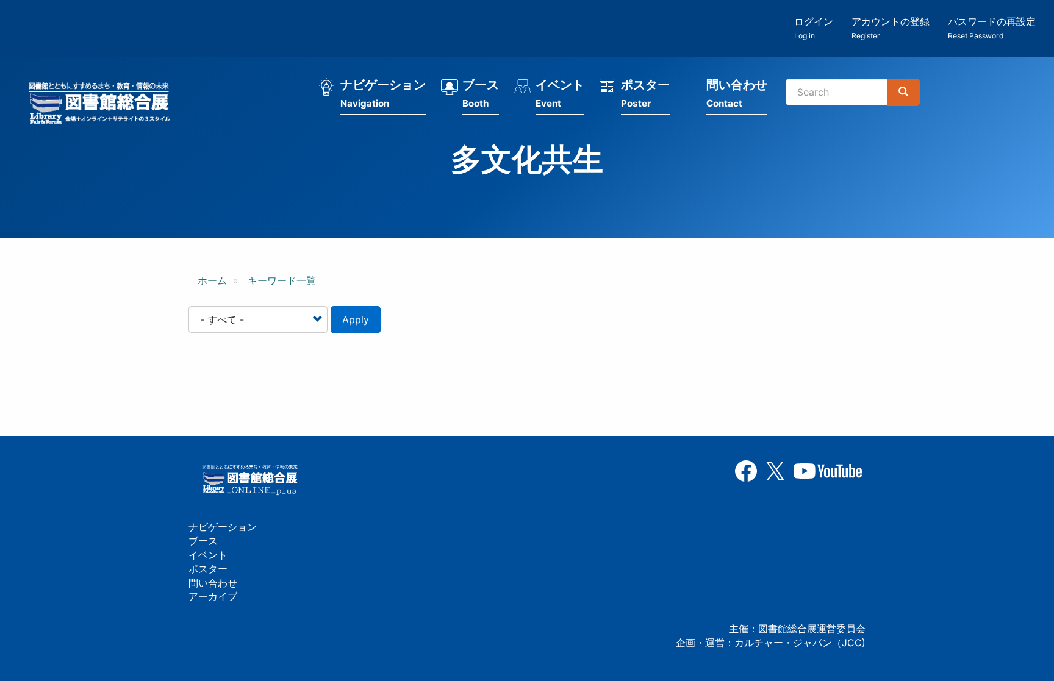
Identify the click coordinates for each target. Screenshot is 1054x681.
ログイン (813, 27)
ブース (480, 93)
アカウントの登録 (890, 27)
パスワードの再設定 (992, 27)
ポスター (645, 93)
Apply (355, 319)
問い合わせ (736, 93)
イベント (560, 93)
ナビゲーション (383, 93)
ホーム (212, 280)
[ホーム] (103, 104)
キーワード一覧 (282, 280)
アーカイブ (212, 596)
